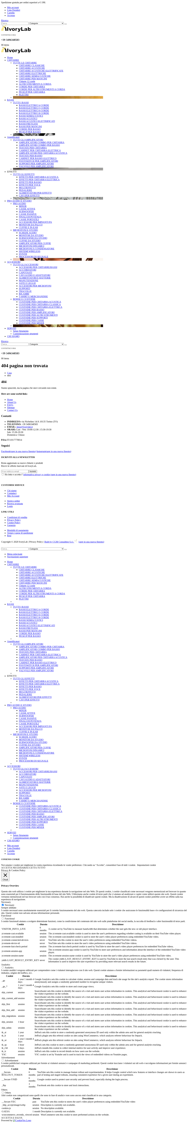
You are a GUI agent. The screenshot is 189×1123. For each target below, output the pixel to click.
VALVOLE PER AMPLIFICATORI (36, 166)
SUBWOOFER (26, 211)
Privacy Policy (14, 520)
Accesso (11, 15)
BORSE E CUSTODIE (24, 299)
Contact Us (12, 410)
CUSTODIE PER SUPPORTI (33, 317)
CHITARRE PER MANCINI (33, 78)
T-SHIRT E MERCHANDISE (33, 296)
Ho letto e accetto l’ (40, 474)
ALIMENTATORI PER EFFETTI (35, 193)
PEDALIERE (25, 190)
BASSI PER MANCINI (30, 126)
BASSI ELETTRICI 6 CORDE (34, 110)
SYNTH (23, 254)
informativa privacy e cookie (49, 474)
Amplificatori (13, 137)
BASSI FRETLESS (28, 124)
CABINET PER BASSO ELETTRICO (38, 158)
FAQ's (10, 405)
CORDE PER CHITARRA (32, 86)
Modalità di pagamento (17, 530)
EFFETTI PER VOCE (29, 185)
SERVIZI (11, 328)
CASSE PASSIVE (28, 214)
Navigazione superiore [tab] (17, 556)
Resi (9, 535)
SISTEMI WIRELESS (29, 251)
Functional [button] (6, 915)
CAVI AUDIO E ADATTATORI (34, 275)
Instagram (53, 451)
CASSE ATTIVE (27, 209)
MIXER (23, 206)
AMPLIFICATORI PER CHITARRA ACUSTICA (43, 153)
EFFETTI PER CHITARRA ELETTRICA (39, 179)
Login (10, 506)
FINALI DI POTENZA (30, 217)
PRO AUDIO (19, 203)
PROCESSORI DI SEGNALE (33, 256)
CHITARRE (13, 60)
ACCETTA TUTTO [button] (35, 867)
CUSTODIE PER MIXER (31, 323)
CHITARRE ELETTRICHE (32, 73)
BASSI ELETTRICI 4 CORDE (34, 105)
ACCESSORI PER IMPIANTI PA (35, 222)
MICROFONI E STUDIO (25, 230)
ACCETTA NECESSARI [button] (13, 867)
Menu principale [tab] (14, 554)
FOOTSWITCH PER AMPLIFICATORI (38, 161)
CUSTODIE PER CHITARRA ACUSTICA (40, 302)
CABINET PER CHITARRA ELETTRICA (40, 150)
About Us (11, 402)
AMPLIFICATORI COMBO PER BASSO (39, 145)
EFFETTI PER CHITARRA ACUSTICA (38, 177)
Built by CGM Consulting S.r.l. (74, 542)
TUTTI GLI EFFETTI (23, 174)
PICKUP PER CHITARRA (32, 92)
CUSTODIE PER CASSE (31, 320)
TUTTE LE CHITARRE (25, 63)
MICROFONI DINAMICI (31, 246)
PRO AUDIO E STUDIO (19, 201)
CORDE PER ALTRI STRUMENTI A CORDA (42, 89)
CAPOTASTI (25, 272)
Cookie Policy (13, 522)
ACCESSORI (13, 262)
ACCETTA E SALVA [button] (11, 1118)
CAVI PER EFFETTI (29, 195)
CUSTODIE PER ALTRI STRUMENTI (38, 315)
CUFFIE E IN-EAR (28, 227)
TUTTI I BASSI (21, 102)
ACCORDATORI (27, 270)
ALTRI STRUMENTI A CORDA (35, 84)
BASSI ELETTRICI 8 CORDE (34, 113)
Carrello (11, 13)
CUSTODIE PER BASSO (31, 309)
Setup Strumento (20, 331)
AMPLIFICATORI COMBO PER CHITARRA (41, 142)
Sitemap (11, 407)
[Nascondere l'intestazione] (16, 31)
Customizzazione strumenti (25, 333)
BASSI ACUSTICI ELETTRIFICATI (37, 121)
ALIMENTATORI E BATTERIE (35, 278)
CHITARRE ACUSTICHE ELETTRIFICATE (41, 70)
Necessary (9, 905)
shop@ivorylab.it (25, 427)
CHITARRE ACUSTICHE (32, 68)
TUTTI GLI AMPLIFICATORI (28, 140)
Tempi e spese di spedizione (20, 533)
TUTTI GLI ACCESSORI (25, 264)
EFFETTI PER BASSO (30, 182)
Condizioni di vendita (17, 517)
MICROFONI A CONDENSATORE (36, 248)
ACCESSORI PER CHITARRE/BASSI (38, 267)
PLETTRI (23, 94)
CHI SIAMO (13, 336)
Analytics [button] (5, 964)
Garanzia (11, 525)
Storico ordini (13, 501)
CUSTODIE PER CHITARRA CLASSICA (40, 304)
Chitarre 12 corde (27, 81)
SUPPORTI (24, 288)
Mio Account (13, 496)
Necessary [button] (6, 902)
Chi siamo (12, 490)
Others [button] (4, 1089)
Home (10, 57)
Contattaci (12, 493)
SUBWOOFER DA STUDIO (33, 238)
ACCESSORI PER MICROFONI (35, 286)
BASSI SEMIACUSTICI (31, 116)
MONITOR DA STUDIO (31, 235)
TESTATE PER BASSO (30, 155)
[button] (4, 20)
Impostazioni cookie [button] (146, 865)
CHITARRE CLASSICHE (32, 65)
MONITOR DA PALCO (31, 225)
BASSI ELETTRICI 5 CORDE (34, 108)
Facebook (18, 451)
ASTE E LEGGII (27, 283)
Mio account (13, 7)
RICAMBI (24, 294)
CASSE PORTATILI (29, 219)
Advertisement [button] (8, 1057)
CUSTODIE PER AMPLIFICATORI (36, 312)
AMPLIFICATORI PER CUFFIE (35, 243)
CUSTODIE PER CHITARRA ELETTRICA (40, 307)
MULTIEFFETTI (27, 187)
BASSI (10, 100)
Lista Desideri (13, 10)
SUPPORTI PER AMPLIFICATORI (36, 163)
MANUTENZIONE (28, 280)
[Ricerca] (65, 344)
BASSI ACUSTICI (28, 118)
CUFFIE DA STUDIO (30, 240)
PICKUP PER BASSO (30, 132)
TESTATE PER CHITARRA (33, 147)
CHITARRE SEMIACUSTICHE (35, 76)
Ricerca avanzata (15, 503)
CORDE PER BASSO (30, 129)
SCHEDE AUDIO (28, 232)
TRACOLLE (25, 291)
